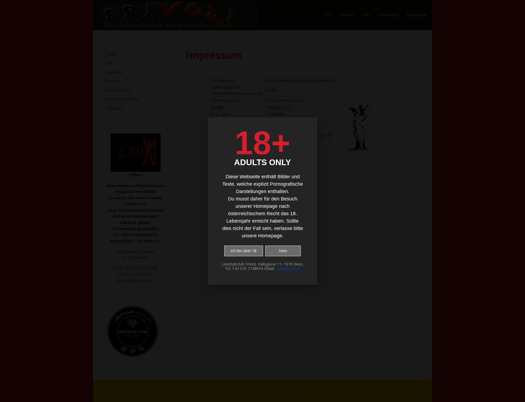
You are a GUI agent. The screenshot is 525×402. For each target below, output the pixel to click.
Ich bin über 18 (243, 250)
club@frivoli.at (288, 268)
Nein (283, 250)
